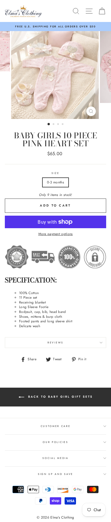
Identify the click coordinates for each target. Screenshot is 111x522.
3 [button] (58, 124)
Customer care (56, 426)
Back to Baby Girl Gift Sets (59, 396)
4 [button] (63, 124)
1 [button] (49, 124)
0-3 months (55, 182)
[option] (55, 26)
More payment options (55, 234)
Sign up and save (55, 474)
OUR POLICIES (55, 442)
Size (55, 173)
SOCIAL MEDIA (55, 458)
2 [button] (54, 124)
